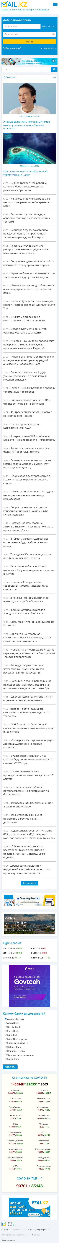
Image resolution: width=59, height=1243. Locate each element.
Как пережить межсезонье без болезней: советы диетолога (26, 449)
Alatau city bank (15, 1018)
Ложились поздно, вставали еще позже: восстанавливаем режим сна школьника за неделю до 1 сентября (27, 684)
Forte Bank (13, 1030)
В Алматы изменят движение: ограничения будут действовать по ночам (25, 542)
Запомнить (50, 48)
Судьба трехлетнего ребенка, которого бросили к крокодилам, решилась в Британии (25, 186)
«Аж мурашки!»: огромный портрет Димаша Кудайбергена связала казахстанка (28, 743)
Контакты (28, 1229)
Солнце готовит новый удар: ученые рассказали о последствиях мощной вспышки (25, 376)
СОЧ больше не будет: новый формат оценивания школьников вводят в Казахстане (29, 728)
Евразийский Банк (17, 1042)
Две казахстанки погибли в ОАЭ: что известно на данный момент (27, 401)
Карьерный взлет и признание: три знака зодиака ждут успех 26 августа (29, 275)
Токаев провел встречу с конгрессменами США (22, 425)
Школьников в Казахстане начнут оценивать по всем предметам (28, 698)
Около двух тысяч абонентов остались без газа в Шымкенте (25, 330)
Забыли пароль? (12, 48)
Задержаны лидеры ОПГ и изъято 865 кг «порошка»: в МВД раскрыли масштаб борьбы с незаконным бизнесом (29, 834)
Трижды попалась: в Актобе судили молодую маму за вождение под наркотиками (29, 495)
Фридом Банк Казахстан (20, 1054)
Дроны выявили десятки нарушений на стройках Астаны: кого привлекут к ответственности (26, 869)
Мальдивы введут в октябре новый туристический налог (25, 173)
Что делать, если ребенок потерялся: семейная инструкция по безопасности (26, 790)
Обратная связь (8, 1240)
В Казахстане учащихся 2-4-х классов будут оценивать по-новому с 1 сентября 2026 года (28, 759)
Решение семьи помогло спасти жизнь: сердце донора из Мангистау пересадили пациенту (27, 463)
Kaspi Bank (13, 1058)
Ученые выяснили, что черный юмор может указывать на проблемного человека (26, 125)
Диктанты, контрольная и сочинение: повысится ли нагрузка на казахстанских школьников (27, 637)
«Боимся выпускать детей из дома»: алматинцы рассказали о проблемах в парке (29, 289)
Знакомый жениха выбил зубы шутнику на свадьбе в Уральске (26, 599)
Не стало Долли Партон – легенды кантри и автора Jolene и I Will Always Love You (29, 304)
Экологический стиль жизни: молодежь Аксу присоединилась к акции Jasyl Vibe (29, 570)
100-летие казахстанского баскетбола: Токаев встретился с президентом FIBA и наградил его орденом (24, 851)
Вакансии (36, 1234)
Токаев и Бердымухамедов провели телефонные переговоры (29, 389)
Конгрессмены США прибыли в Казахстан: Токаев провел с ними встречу (29, 437)
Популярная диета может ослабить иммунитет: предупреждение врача (28, 263)
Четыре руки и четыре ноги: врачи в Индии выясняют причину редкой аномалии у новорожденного (28, 360)
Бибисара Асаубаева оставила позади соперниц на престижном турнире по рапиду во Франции (25, 233)
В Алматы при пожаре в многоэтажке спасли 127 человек (24, 318)
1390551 (31, 1084)
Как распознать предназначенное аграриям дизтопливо (28, 804)
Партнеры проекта (41, 1229)
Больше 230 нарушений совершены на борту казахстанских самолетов (25, 585)
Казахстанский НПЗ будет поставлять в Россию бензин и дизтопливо (22, 818)
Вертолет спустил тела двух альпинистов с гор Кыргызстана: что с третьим (26, 217)
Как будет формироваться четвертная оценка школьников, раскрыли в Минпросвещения (23, 668)
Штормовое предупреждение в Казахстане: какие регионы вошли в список (26, 479)
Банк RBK (12, 1034)
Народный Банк (16, 1050)
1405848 (17, 1084)
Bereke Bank (13, 1026)
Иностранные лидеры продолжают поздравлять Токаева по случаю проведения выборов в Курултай (28, 344)
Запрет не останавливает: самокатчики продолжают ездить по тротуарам (26, 712)
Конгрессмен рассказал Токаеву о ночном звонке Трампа (27, 413)
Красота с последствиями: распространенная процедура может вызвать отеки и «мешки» (26, 249)
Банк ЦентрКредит (17, 1038)
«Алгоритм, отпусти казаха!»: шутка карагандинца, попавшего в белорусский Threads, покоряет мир (29, 653)
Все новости (29, 883)
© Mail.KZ (5, 1229)
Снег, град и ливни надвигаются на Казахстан (28, 623)
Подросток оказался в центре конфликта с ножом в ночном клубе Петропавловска (25, 510)
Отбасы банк (14, 1046)
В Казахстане (10, 77)
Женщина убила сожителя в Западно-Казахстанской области (24, 611)
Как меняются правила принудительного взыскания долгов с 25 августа (28, 775)
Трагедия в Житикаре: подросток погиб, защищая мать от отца (27, 556)
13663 (43, 1084)
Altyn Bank (13, 1022)
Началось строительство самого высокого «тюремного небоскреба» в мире (27, 202)
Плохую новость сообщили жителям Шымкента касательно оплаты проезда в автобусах (28, 526)
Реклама (16, 1229)
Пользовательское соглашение (15, 1234)
